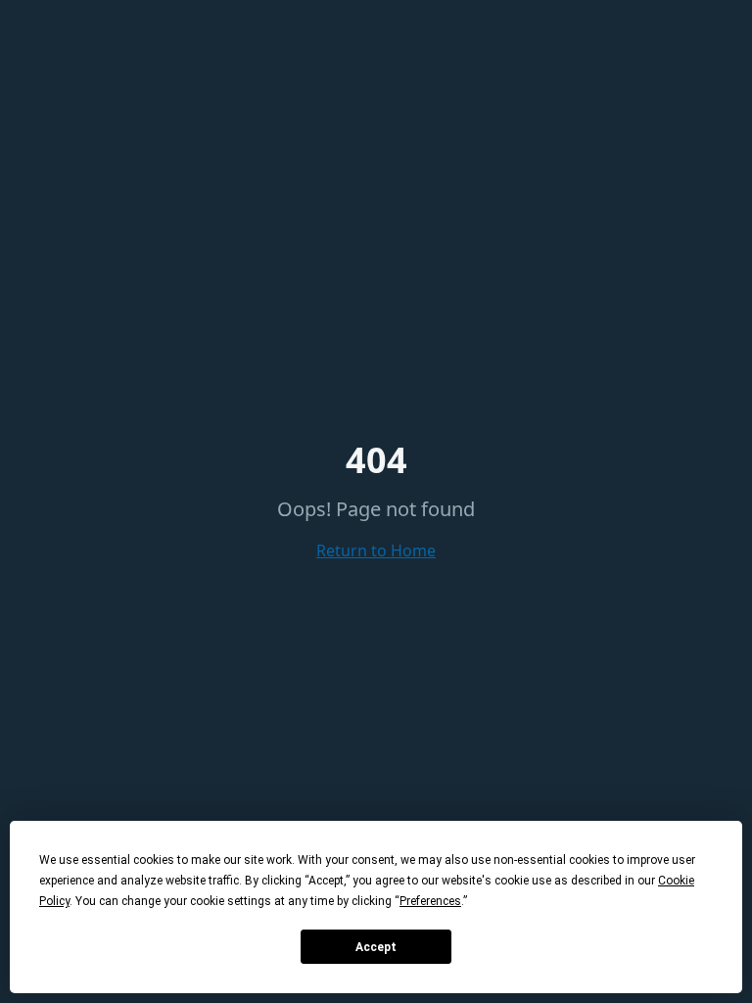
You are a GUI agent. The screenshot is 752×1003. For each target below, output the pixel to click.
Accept (376, 947)
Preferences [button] (430, 901)
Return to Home (376, 550)
